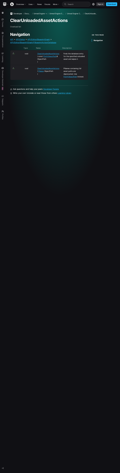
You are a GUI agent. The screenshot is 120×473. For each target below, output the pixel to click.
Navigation (98, 40)
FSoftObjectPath (50, 56)
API (11, 39)
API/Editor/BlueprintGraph (38, 39)
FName (41, 71)
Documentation (28, 14)
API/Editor (20, 39)
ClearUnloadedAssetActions (48, 54)
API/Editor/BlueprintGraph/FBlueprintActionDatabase (33, 42)
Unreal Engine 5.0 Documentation (57, 14)
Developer (17, 14)
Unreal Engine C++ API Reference (74, 14)
